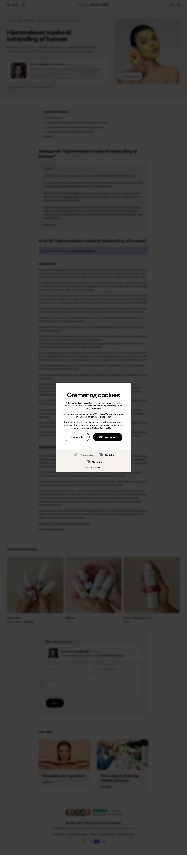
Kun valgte (77, 437)
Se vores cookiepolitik (94, 467)
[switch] (100, 455)
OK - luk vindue (107, 437)
